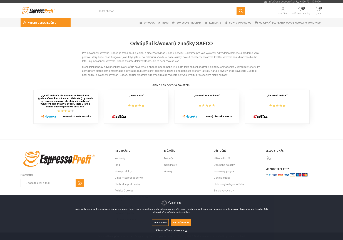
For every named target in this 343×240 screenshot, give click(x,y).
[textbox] (165, 11)
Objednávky (170, 164)
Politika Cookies (124, 190)
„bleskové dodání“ (277, 95)
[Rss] (269, 158)
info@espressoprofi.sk (282, 1)
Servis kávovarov (224, 190)
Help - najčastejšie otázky (229, 184)
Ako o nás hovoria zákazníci (171, 85)
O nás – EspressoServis (129, 177)
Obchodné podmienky (127, 184)
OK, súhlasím (181, 222)
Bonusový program (225, 171)
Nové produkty (123, 171)
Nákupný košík (222, 158)
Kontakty (120, 158)
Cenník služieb (222, 177)
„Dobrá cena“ (136, 95)
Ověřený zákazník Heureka (77, 116)
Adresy (168, 171)
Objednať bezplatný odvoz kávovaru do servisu (290, 22)
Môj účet (283, 13)
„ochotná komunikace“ (207, 95)
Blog (117, 164)
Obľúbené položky (224, 164)
